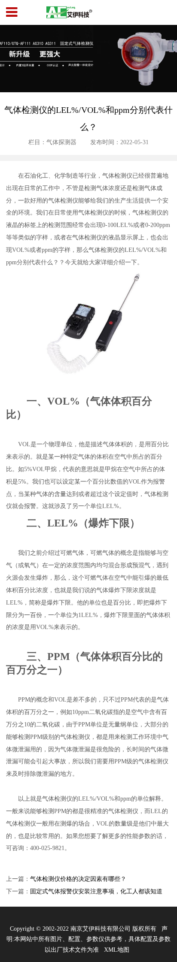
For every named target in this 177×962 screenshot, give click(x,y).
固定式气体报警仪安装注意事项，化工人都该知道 (96, 891)
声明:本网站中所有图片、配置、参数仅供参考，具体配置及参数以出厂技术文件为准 (88, 939)
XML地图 (116, 949)
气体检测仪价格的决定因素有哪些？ (78, 878)
